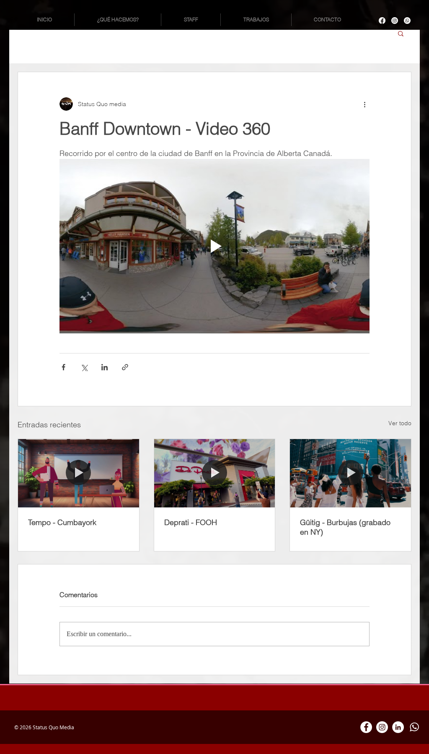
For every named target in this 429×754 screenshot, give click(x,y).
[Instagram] (394, 20)
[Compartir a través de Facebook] (63, 367)
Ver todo (399, 423)
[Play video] (214, 246)
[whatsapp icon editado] (414, 727)
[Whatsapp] (407, 20)
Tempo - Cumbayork (62, 522)
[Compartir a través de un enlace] (125, 367)
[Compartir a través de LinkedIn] (105, 367)
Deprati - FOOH (190, 522)
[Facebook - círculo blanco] (366, 727)
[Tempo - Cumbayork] (78, 473)
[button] (401, 33)
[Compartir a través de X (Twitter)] (84, 367)
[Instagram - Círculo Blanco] (382, 727)
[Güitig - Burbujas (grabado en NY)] (350, 473)
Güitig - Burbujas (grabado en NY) (345, 527)
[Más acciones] (364, 104)
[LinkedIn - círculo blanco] (398, 727)
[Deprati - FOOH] (214, 473)
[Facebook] (382, 20)
